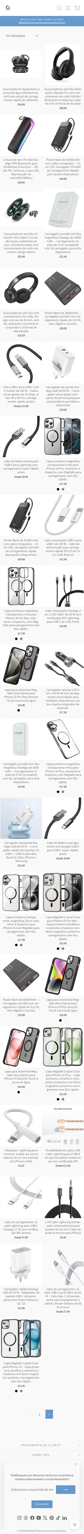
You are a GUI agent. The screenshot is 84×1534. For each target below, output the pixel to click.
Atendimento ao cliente (41, 1445)
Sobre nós (41, 1454)
